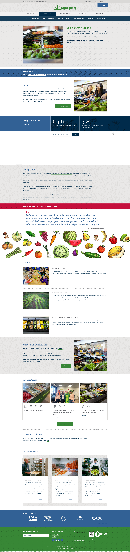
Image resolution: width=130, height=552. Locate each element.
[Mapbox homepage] (19, 164)
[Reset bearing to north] (113, 137)
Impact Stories (91, 19)
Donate (103, 5)
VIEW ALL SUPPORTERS (102, 523)
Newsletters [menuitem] (88, 2)
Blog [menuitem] (96, 2)
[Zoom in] (113, 132)
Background (60, 19)
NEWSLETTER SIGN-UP (30, 532)
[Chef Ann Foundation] (81, 534)
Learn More (42, 498)
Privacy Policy (69, 546)
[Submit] (47, 535)
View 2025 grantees (63, 106)
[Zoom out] (113, 134)
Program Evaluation (101, 19)
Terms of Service (77, 546)
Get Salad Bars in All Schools (78, 19)
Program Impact (51, 19)
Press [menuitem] (101, 2)
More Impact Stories (65, 424)
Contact (54, 537)
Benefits (67, 19)
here (48, 440)
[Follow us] (53, 540)
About (43, 19)
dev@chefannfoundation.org (30, 355)
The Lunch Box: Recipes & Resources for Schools (35, 2)
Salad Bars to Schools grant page (55, 359)
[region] (65, 148)
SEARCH (75, 134)
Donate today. (52, 206)
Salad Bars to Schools (35, 19)
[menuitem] (107, 1)
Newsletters (55, 534)
